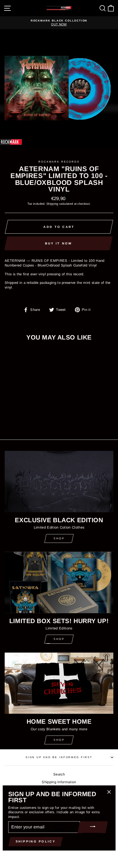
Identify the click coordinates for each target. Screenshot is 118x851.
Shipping (52, 203)
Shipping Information (59, 782)
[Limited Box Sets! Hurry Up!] (59, 582)
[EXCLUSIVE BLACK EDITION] (59, 481)
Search (59, 774)
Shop (59, 538)
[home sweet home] (59, 683)
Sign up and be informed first (59, 757)
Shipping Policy (36, 841)
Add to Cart (16, 292)
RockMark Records (59, 161)
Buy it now (58, 243)
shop (59, 638)
